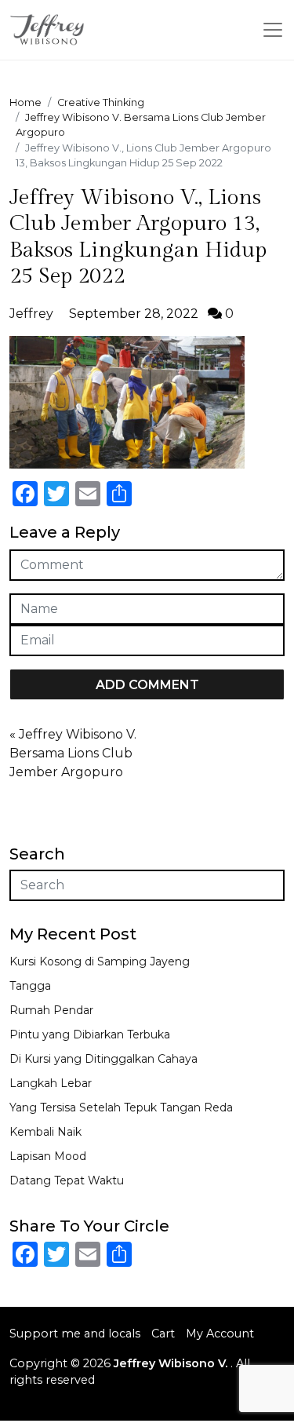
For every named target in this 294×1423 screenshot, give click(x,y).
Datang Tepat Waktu (66, 1180)
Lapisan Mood (47, 1156)
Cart (163, 1333)
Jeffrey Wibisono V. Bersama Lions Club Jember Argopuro (72, 753)
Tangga (30, 986)
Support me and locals (74, 1333)
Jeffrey (31, 313)
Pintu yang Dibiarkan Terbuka (89, 1034)
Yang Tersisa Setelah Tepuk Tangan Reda (121, 1107)
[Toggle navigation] (273, 30)
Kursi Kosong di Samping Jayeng (99, 961)
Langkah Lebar (50, 1083)
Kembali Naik (45, 1132)
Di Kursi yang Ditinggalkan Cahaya (103, 1059)
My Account (220, 1333)
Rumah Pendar (51, 1010)
